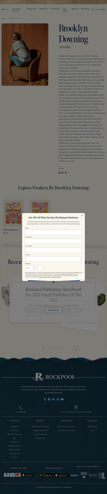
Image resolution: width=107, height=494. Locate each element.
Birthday (28, 263)
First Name (28, 237)
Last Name (28, 245)
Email (27, 228)
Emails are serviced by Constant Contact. (49, 277)
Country (27, 254)
